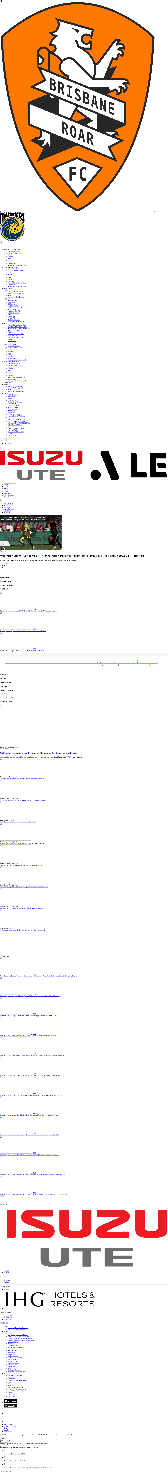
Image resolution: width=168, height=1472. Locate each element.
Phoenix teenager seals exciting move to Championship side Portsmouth (22, 778)
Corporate (11, 1377)
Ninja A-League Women (11, 267)
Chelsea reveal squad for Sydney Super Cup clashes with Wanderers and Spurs (24, 887)
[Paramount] (8, 1318)
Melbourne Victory (13, 313)
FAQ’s (10, 1382)
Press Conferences (13, 1345)
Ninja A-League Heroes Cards (17, 283)
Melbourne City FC (14, 311)
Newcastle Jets (12, 314)
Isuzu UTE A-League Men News (18, 1328)
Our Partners (12, 341)
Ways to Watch (12, 335)
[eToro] (6, 1282)
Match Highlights (13, 1342)
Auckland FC (12, 302)
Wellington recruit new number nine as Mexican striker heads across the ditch (39, 753)
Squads (6, 505)
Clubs (5, 299)
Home (2, 694)
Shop (5, 1428)
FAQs (9, 332)
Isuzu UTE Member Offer (16, 334)
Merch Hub (7, 493)
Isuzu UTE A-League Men (12, 249)
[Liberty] (7, 1280)
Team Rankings (9, 495)
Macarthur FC (12, 309)
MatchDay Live (9, 509)
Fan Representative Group (16, 337)
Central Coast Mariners (15, 307)
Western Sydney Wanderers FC (17, 1371)
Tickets (10, 255)
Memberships (12, 264)
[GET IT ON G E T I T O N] (10, 1407)
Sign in (11, 1471)
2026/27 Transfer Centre (15, 253)
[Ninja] (6, 1271)
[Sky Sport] (8, 1319)
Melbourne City (13, 1361)
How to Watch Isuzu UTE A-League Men (21, 1340)
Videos (10, 260)
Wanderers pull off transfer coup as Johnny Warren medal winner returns (22, 908)
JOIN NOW (7, 443)
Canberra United (13, 306)
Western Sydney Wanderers (16, 321)
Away (6, 694)
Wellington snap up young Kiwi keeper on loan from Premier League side (22, 930)
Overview (7, 507)
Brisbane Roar (12, 304)
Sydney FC (11, 318)
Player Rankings (9, 497)
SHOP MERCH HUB (15, 330)
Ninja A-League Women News (17, 1329)
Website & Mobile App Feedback (18, 1389)
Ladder (10, 262)
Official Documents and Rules (17, 1380)
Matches (10, 256)
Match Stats (7, 511)
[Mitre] (6, 1289)
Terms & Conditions (10, 1426)
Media (10, 339)
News (9, 258)
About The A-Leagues (15, 1375)
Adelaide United (13, 300)
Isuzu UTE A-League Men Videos (18, 1336)
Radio (9, 295)
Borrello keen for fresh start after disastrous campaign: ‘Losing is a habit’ (22, 843)
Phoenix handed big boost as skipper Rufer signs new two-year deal (21, 865)
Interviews (11, 1343)
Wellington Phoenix (14, 320)
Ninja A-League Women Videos (18, 1335)
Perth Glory (11, 316)
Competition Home (14, 251)
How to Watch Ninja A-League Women (20, 1338)
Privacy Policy (8, 1424)
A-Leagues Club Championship (17, 265)
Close (2, 1438)
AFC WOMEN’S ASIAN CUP (17, 327)
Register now (4, 1471)
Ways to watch (12, 1384)
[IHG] (50, 1308)
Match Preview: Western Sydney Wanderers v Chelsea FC (18, 822)
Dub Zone (11, 281)
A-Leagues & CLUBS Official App (19, 328)
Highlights (7, 512)
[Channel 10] (8, 1316)
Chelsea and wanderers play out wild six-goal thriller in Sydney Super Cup (23, 800)
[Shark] (6, 1272)
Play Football (12, 1396)
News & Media (8, 504)
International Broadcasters (16, 297)
